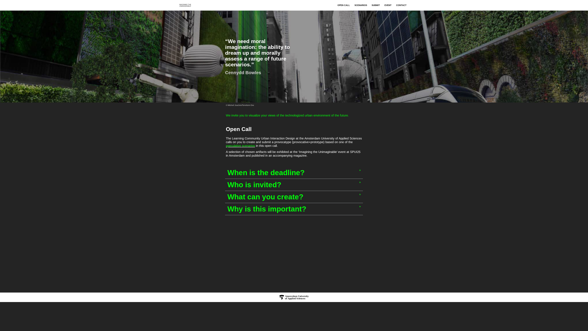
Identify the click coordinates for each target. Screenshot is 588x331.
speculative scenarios (240, 145)
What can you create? (265, 197)
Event (388, 5)
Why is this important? (266, 209)
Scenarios (360, 5)
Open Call (343, 5)
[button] (294, 173)
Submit (376, 5)
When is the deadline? (266, 173)
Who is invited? (254, 185)
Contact (401, 5)
